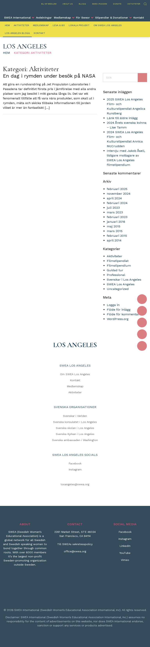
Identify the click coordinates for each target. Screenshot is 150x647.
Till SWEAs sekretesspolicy (75, 544)
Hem (7, 25)
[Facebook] (142, 299)
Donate (117, 4)
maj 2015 (113, 226)
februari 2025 (117, 189)
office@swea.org (75, 551)
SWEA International (17, 17)
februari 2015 (117, 236)
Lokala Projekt (79, 25)
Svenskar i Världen (75, 415)
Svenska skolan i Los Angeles (75, 428)
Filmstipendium (119, 265)
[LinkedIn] (142, 322)
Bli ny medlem (48, 4)
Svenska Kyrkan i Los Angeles (75, 434)
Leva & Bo (59, 25)
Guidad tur (115, 270)
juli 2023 (113, 207)
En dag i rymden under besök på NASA (49, 76)
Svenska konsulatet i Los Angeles (75, 421)
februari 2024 (117, 203)
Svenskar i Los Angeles (124, 279)
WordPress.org (118, 319)
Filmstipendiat (118, 261)
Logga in (113, 305)
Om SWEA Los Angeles (108, 25)
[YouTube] (142, 334)
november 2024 (118, 193)
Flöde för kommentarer (124, 314)
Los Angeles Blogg (17, 33)
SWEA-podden (99, 4)
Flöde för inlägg (118, 309)
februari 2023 (117, 217)
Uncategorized (118, 289)
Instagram (75, 469)
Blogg (82, 4)
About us (67, 4)
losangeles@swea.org (75, 484)
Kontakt (138, 17)
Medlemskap (62, 17)
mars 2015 (114, 231)
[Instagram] (142, 311)
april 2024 (114, 198)
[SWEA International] (75, 10)
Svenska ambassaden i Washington (75, 440)
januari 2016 (116, 222)
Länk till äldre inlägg (122, 118)
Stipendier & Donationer (111, 17)
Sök (145, 3)
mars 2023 (115, 212)
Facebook (75, 463)
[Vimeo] (142, 346)
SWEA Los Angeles (121, 284)
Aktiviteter (133, 4)
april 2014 (114, 240)
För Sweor (83, 17)
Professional (116, 275)
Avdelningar (44, 17)
